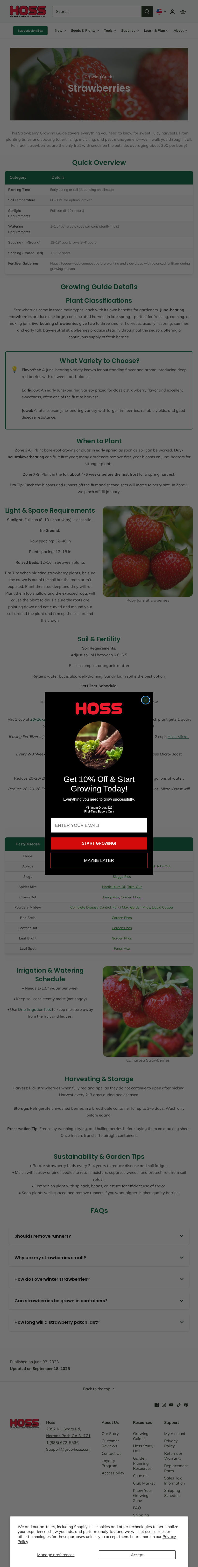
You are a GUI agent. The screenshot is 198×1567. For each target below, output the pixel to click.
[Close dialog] (145, 700)
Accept (137, 1554)
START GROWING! (99, 843)
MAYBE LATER (99, 860)
